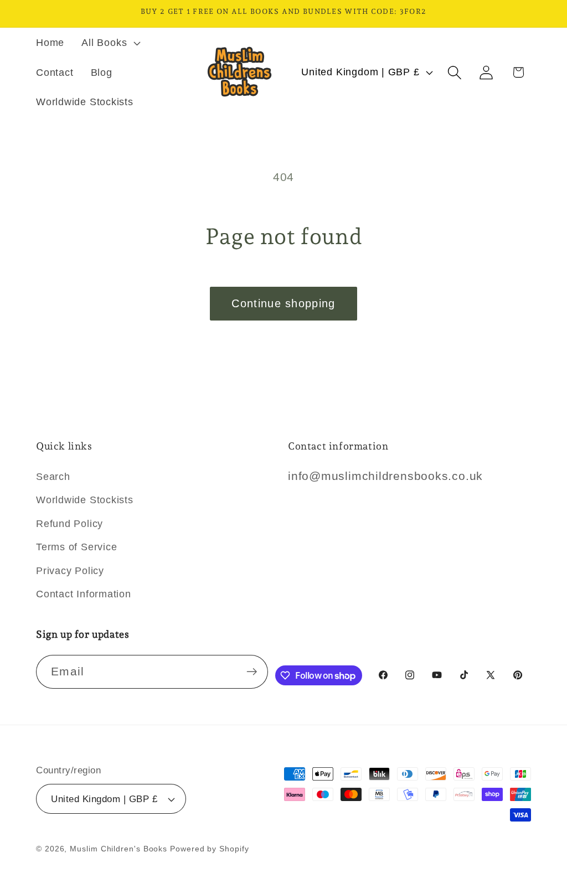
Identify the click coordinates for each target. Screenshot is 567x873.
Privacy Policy (70, 570)
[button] (110, 43)
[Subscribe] (251, 672)
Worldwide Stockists (84, 499)
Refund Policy (69, 523)
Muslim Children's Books (118, 848)
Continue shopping (283, 303)
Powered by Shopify (209, 848)
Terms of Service (76, 546)
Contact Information (83, 594)
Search (53, 476)
